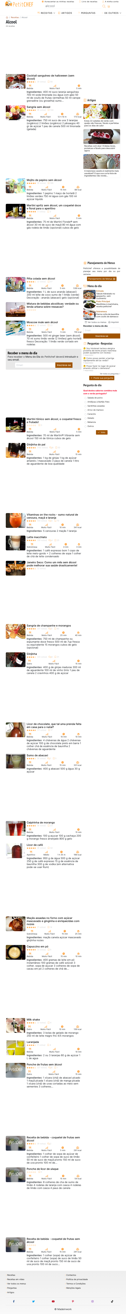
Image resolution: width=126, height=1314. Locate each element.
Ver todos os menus (96, 322)
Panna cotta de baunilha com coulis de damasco (107, 315)
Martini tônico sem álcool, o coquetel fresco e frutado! (54, 420)
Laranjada (33, 1041)
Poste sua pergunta (103, 378)
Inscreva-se (64, 365)
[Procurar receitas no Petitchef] (104, 6)
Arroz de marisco (95, 410)
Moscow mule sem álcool (42, 322)
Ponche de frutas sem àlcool (44, 1064)
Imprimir (115, 322)
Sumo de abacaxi (37, 755)
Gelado (90, 418)
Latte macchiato (37, 537)
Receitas (46, 13)
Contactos (71, 1275)
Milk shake (33, 1019)
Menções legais (73, 1288)
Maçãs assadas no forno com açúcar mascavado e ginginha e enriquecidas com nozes (53, 921)
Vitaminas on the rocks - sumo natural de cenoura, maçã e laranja (52, 516)
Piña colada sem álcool (41, 278)
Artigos (66, 13)
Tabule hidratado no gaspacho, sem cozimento (105, 296)
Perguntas (87, 13)
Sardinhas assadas (96, 406)
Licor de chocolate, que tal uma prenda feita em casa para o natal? (54, 725)
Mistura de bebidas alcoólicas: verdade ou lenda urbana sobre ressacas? (53, 305)
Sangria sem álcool (38, 106)
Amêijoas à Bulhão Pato (98, 402)
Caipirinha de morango (41, 822)
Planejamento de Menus (100, 279)
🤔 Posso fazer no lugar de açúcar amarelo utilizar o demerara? (99, 367)
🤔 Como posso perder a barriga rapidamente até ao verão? (98, 359)
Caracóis (91, 414)
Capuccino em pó (37, 946)
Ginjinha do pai (36, 444)
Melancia (91, 422)
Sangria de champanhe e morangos (49, 625)
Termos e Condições (76, 1284)
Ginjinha (32, 653)
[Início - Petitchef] (7, 17)
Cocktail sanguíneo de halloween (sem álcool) (50, 77)
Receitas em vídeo (15, 1279)
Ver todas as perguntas (109, 374)
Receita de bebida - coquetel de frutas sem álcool (53, 1139)
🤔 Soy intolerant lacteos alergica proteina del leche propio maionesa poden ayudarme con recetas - (99, 350)
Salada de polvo (95, 397)
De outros (111, 13)
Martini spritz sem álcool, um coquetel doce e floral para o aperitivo (54, 207)
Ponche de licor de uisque (42, 1168)
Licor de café (35, 844)
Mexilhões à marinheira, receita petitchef (107, 305)
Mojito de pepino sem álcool (44, 180)
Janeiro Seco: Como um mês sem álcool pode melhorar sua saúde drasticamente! (52, 564)
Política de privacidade (77, 1279)
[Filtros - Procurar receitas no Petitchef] (108, 6)
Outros (90, 426)
